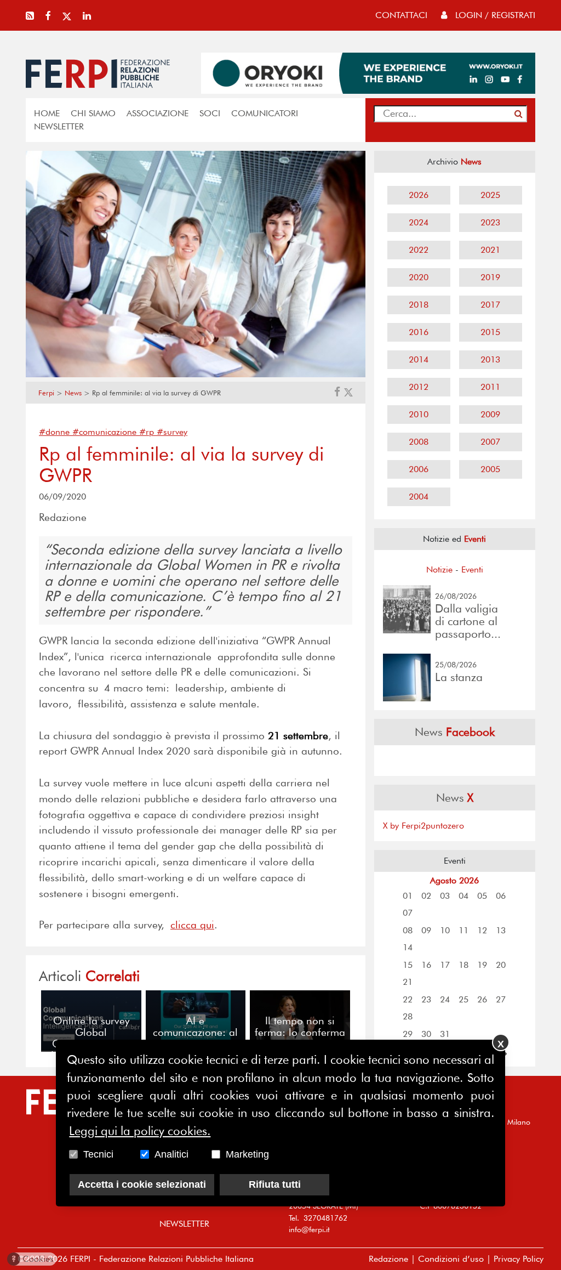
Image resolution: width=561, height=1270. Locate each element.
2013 (490, 359)
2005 (490, 469)
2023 (490, 222)
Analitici (171, 1154)
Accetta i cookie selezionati (142, 1184)
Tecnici (98, 1154)
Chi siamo (93, 113)
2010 (418, 414)
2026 (418, 195)
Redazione (388, 1259)
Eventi (472, 569)
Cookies (33, 1259)
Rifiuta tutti (275, 1184)
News (73, 393)
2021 (490, 250)
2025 (490, 195)
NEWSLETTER (59, 126)
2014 (418, 359)
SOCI (209, 113)
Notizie (439, 569)
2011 (490, 387)
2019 (490, 277)
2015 (490, 332)
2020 (418, 277)
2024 (418, 222)
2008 (418, 441)
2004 (418, 496)
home (47, 113)
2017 (490, 304)
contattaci (401, 15)
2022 (418, 250)
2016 (418, 332)
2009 (490, 414)
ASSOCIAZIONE (157, 113)
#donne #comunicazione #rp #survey (113, 432)
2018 (418, 304)
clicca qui (192, 925)
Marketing (247, 1154)
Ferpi (46, 393)
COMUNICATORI (264, 113)
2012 (418, 387)
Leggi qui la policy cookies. (139, 1131)
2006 (418, 469)
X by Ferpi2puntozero (423, 825)
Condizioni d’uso (451, 1259)
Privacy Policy (518, 1259)
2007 (490, 441)
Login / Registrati (494, 15)
